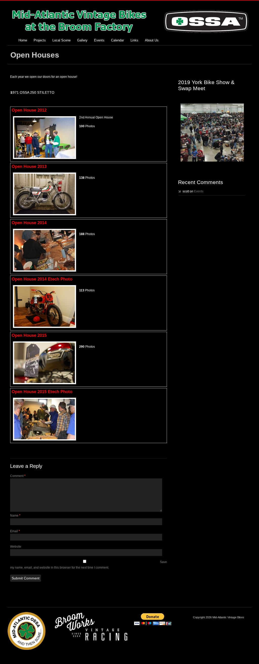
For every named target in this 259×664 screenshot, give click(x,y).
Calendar (117, 40)
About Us (152, 40)
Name (15, 515)
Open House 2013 (29, 166)
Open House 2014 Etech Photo (42, 279)
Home (22, 40)
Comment (18, 476)
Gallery (82, 40)
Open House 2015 (29, 335)
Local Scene (61, 40)
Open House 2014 (29, 222)
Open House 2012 (29, 110)
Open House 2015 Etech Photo (42, 391)
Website (15, 546)
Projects (40, 40)
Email (15, 531)
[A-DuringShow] (212, 133)
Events (99, 40)
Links (134, 40)
